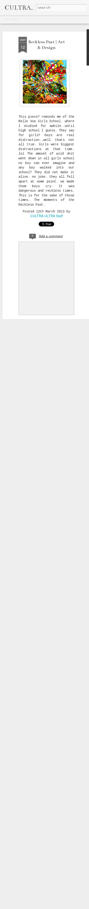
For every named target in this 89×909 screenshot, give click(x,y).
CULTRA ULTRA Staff (46, 215)
